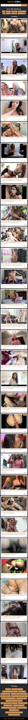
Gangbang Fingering (14, 714)
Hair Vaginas (22, 691)
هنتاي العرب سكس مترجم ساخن (9, 703)
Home (5, 718)
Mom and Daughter (17, 689)
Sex (4, 13)
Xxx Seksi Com (8, 705)
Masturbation (21, 13)
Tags (9, 718)
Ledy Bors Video (5, 693)
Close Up (14, 13)
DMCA (13, 718)
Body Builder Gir (14, 710)
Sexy (3, 11)
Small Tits (14, 11)
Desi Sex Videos (22, 707)
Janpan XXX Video (21, 698)
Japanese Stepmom (18, 705)
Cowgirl (8, 11)
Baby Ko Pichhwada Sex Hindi (14, 700)
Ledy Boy (8, 689)
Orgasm (8, 13)
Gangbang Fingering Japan (9, 707)
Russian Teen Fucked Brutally (19, 696)
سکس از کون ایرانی (5, 696)
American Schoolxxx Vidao (10, 691)
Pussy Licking (22, 11)
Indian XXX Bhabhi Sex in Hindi (14, 712)
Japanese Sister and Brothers (19, 693)
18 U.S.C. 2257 (20, 718)
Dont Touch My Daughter (8, 698)
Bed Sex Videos (22, 703)
